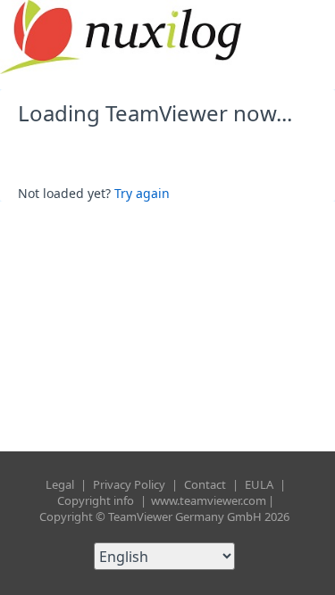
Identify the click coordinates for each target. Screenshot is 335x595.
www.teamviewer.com (208, 500)
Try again (142, 193)
